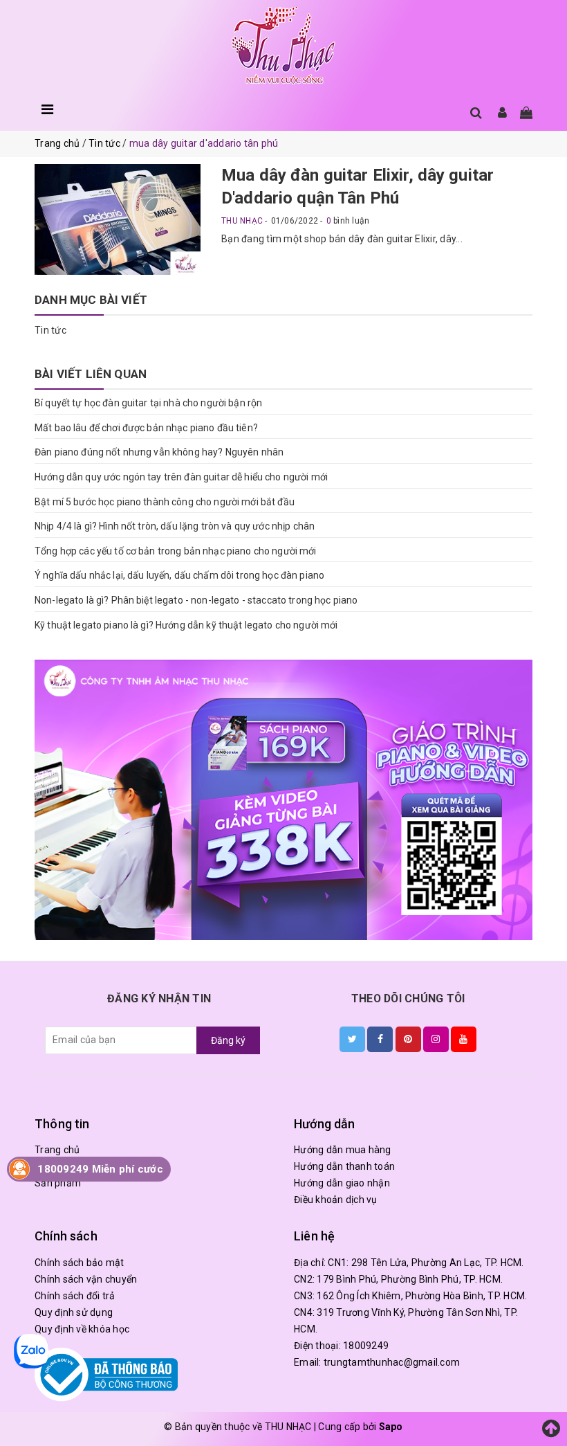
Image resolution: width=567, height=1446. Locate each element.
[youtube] (463, 1039)
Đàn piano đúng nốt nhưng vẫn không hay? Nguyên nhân (159, 452)
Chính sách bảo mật (79, 1262)
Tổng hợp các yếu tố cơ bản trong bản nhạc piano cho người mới (176, 551)
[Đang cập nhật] (283, 800)
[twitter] (352, 1039)
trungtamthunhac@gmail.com (392, 1362)
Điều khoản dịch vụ (336, 1199)
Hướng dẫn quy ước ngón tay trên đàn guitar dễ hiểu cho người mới (181, 476)
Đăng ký (228, 1040)
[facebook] (380, 1039)
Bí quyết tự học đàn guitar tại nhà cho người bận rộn (148, 402)
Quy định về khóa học (82, 1329)
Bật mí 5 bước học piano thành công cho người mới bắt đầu (165, 501)
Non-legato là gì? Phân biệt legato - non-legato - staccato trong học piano (196, 600)
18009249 (366, 1345)
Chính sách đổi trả (75, 1295)
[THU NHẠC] (283, 46)
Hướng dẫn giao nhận (342, 1183)
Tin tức (50, 330)
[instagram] (436, 1039)
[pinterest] (408, 1039)
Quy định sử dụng (74, 1312)
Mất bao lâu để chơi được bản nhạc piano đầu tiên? (146, 427)
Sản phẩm (58, 1183)
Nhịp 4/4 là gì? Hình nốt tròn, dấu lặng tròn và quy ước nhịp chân (175, 526)
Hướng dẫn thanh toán (344, 1166)
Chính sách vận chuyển (86, 1279)
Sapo (391, 1426)
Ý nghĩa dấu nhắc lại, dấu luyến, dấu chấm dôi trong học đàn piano (179, 575)
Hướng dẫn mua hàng (342, 1149)
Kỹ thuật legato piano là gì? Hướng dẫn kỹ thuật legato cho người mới (186, 625)
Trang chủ (57, 1149)
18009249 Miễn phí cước (100, 1169)
